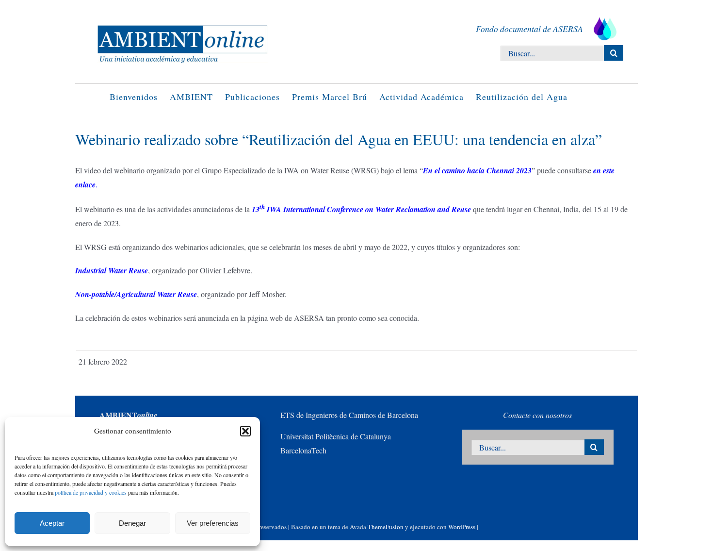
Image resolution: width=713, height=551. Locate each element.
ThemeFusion (386, 526)
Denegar (132, 523)
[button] (245, 431)
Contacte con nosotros (537, 415)
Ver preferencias (213, 523)
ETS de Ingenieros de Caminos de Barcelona (349, 415)
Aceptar (52, 523)
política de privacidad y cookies (91, 492)
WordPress (461, 526)
